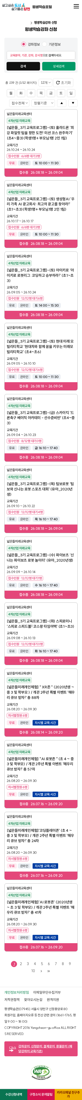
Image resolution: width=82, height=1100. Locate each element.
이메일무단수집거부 (47, 992)
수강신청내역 (13, 1094)
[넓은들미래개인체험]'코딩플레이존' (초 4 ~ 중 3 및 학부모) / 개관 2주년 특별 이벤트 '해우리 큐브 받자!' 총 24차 (40, 835)
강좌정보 (34, 44)
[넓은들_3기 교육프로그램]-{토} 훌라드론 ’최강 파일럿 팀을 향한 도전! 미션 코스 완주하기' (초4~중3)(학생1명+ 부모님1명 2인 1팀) (40, 132)
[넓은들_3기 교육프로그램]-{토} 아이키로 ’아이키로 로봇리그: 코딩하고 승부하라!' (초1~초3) (40, 275)
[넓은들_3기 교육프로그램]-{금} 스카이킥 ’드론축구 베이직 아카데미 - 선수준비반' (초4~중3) (41, 417)
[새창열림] (41, 1078)
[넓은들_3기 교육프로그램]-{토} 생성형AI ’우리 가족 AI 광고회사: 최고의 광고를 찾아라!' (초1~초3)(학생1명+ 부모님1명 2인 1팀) (41, 204)
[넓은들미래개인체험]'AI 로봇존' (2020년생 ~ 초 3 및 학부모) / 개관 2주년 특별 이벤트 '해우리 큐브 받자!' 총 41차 (40, 907)
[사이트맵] (76, 6)
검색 (23, 66)
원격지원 (53, 999)
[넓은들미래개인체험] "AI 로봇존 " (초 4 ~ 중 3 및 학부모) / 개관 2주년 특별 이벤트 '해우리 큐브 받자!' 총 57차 (40, 764)
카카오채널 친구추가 (68, 1094)
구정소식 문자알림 (41, 1094)
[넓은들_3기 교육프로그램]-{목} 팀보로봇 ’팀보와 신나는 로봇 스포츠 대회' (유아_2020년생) (40, 489)
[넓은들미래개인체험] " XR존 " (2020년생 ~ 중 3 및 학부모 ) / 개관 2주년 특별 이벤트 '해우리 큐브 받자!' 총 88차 (41, 692)
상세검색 (59, 66)
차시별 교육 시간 (45, 723)
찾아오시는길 (33, 999)
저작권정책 (12, 999)
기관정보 (55, 44)
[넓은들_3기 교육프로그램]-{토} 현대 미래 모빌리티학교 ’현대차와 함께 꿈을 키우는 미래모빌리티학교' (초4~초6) (40, 346)
